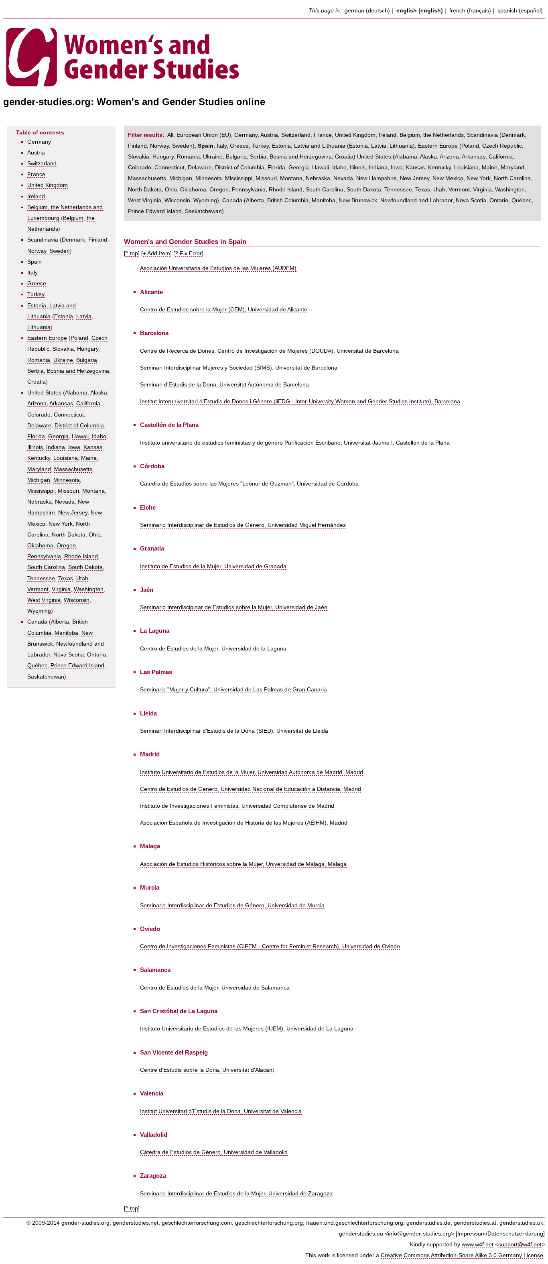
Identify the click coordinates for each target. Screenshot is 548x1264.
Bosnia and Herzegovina (78, 371)
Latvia (83, 316)
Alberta (60, 622)
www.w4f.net (477, 1245)
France (36, 174)
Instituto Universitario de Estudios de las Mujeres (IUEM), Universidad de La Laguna (246, 1029)
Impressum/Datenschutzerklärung (500, 1234)
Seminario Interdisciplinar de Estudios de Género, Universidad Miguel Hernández (243, 525)
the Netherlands (443, 135)
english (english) (419, 11)
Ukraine (63, 360)
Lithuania (39, 327)
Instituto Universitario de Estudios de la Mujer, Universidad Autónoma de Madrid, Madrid (251, 772)
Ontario (96, 655)
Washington (89, 589)
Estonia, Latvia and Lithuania (308, 146)
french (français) (470, 11)
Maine (89, 458)
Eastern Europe (47, 338)
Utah (82, 578)
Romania (38, 360)
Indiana (55, 447)
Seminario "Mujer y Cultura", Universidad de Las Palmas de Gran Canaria (233, 690)
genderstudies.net (135, 1223)
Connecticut (69, 415)
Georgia (58, 436)
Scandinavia (42, 240)
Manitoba (66, 633)
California (88, 403)
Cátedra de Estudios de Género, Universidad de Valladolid (214, 1152)
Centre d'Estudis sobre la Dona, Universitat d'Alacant (207, 1070)
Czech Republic (502, 146)
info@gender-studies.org (419, 1234)
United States (44, 393)
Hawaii (80, 436)
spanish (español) (520, 11)
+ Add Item (156, 253)
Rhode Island (81, 556)
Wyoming (39, 611)
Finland (97, 240)
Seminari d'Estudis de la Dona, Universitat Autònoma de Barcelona (224, 385)
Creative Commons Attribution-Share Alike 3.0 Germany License (462, 1255)
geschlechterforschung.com (197, 1223)
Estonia (63, 316)
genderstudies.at (475, 1223)
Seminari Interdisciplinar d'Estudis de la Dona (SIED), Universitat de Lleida (234, 731)
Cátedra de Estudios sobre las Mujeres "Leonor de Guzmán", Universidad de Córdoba (249, 484)
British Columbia (288, 200)
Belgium (73, 218)
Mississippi (41, 491)
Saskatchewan (45, 677)
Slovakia (63, 349)
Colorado (39, 415)
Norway (36, 251)
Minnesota (66, 480)
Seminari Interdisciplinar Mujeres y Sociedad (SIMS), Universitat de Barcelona (238, 368)
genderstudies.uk (521, 1223)
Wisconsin (76, 600)
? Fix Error (188, 253)
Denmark (73, 240)
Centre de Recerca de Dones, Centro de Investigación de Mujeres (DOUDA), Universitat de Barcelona (269, 351)
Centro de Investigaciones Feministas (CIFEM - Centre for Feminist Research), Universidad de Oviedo (270, 946)
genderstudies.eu (361, 1234)
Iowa (74, 447)
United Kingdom (47, 185)
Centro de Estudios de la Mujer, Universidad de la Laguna (213, 649)
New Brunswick (358, 200)
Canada (37, 622)
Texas (65, 578)
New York (61, 524)
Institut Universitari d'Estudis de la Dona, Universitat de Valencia (221, 1111)
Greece (36, 283)
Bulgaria (86, 360)
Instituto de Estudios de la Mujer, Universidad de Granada (213, 566)
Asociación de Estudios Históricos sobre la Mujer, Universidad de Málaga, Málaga (243, 864)
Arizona (37, 403)
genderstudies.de (428, 1223)
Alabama (76, 393)
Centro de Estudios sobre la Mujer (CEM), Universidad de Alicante (223, 310)
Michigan (38, 480)
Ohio (95, 535)
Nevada (65, 502)
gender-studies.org (85, 1223)
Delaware (39, 426)
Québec (37, 665)
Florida (36, 436)
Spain (34, 262)
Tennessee (41, 578)
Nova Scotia (68, 655)
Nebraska (39, 502)
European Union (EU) (204, 135)
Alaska (98, 393)
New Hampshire (376, 178)
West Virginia (44, 600)
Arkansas (61, 403)
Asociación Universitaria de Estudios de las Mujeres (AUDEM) (218, 268)
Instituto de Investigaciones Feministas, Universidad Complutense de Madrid (237, 806)
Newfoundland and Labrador (416, 200)
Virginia (61, 589)
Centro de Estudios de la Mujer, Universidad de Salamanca (215, 988)
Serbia (35, 371)
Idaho (99, 436)
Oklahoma (40, 546)
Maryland (39, 469)
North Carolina (512, 178)
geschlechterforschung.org (269, 1223)
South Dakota (85, 567)
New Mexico (447, 178)
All (170, 135)
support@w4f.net (520, 1245)
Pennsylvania (44, 556)
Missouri (68, 491)
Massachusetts (73, 469)
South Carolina (46, 567)
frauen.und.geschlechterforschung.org (354, 1223)
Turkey (36, 294)
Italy (32, 273)
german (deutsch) (367, 11)
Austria (36, 153)
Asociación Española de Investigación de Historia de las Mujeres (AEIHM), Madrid (243, 823)
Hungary (87, 349)
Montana (93, 491)
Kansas (92, 447)
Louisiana (65, 458)
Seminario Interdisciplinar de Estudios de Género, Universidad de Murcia (232, 905)
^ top (132, 253)
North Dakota (68, 535)
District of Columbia (79, 426)
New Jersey (72, 513)
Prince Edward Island (77, 665)
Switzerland (42, 164)
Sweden (59, 251)
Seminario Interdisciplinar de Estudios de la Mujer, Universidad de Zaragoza (236, 1194)
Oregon (66, 546)
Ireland (36, 196)
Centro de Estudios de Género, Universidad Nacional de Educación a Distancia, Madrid (250, 789)
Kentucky (38, 458)
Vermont (38, 589)
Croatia (36, 382)
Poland (79, 338)
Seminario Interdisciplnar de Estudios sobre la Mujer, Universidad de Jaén (233, 607)
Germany (39, 142)
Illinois (35, 447)
